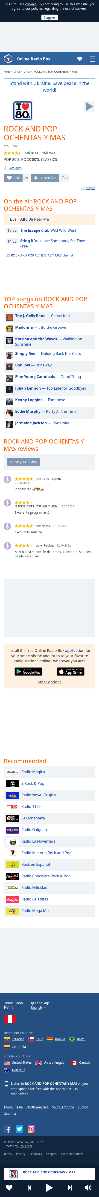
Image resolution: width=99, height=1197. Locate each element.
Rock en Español (35, 864)
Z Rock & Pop (32, 783)
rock (6, 146)
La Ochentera (33, 818)
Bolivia (60, 1039)
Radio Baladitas (34, 899)
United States (22, 1062)
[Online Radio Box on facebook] (7, 1129)
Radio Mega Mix (35, 910)
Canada (84, 1062)
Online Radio (13, 1006)
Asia (19, 1107)
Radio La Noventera (38, 841)
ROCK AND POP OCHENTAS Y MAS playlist (42, 255)
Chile (39, 1039)
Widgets (51, 1154)
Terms (8, 1154)
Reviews (47, 153)
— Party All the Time (45, 411)
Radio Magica (33, 771)
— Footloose (40, 399)
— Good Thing (48, 376)
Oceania (10, 1113)
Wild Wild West (48, 230)
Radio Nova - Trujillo (38, 794)
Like (17, 177)
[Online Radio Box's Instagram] (31, 1129)
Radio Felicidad (34, 887)
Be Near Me (34, 219)
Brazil (81, 1039)
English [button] (36, 1007)
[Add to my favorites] (9, 1187)
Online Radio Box (33, 59)
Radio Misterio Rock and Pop (46, 852)
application (74, 650)
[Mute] (89, 1187)
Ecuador (18, 1039)
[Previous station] (29, 1187)
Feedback (36, 1154)
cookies (31, 4)
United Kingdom (55, 1062)
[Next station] (69, 1187)
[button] (49, 1187)
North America (37, 1107)
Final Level (25, 1146)
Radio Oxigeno (34, 829)
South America (63, 1107)
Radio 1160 (31, 806)
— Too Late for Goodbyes (50, 388)
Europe (83, 1107)
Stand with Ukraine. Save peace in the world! (49, 86)
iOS (75, 1089)
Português (15, 168)
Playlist (90, 188)
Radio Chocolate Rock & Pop (46, 875)
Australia (18, 1070)
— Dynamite (42, 422)
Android (61, 1089)
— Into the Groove (40, 327)
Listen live (48, 177)
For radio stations (72, 1154)
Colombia (19, 1046)
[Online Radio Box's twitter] (19, 1129)
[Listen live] (89, 106)
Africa (8, 1107)
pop (15, 146)
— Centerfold (42, 315)
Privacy (20, 1154)
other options (49, 681)
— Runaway (33, 365)
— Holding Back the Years (48, 353)
